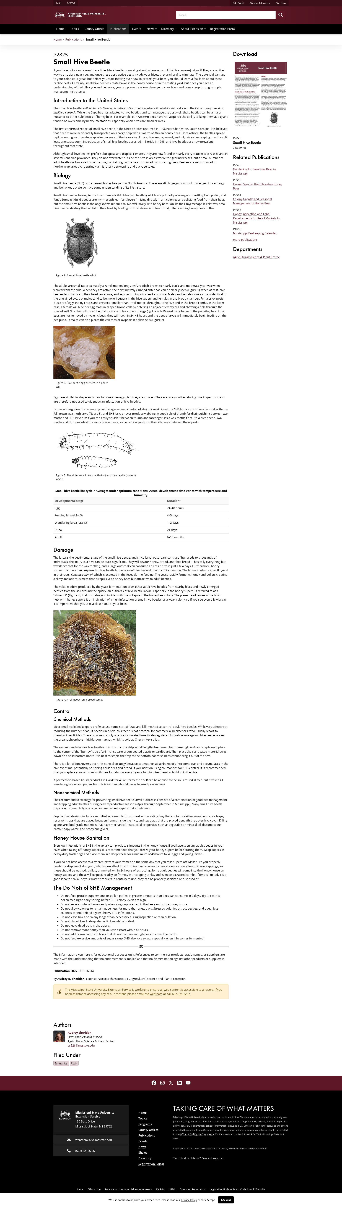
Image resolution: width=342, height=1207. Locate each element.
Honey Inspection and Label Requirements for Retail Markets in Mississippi (256, 218)
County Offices (94, 29)
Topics (74, 29)
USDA (172, 1189)
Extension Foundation (193, 1189)
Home (60, 29)
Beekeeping (61, 1063)
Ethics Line (94, 1189)
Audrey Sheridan (79, 1033)
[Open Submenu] (156, 29)
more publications (245, 239)
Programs (145, 1124)
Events (136, 29)
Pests (74, 1063)
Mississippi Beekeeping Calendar (255, 233)
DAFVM (71, 3)
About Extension (192, 29)
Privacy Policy (189, 1200)
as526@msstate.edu (81, 1045)
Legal (80, 1189)
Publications (118, 29)
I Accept (226, 1199)
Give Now (281, 3)
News (150, 29)
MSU (58, 3)
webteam (156, 994)
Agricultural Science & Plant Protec (256, 257)
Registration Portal (222, 29)
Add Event (238, 3)
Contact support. (212, 1158)
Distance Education (260, 3)
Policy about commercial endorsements (128, 1189)
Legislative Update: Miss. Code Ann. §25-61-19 (237, 1189)
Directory (167, 29)
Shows (142, 1153)
